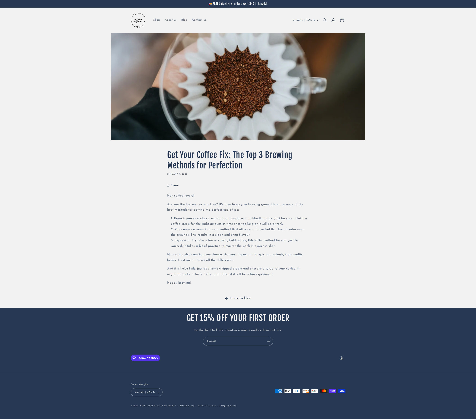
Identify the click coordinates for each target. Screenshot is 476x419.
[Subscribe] (268, 341)
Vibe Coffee (146, 406)
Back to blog (241, 298)
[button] (324, 20)
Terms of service (207, 406)
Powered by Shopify (165, 406)
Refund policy (186, 406)
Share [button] (175, 185)
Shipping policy (227, 406)
